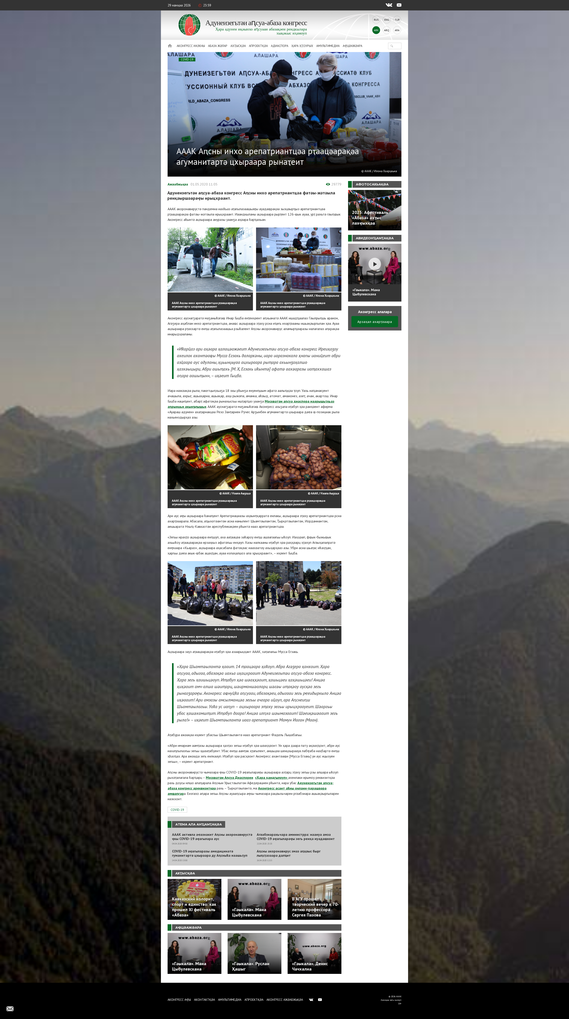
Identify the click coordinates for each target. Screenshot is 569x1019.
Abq (386, 30)
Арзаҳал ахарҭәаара (374, 321)
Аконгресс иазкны (191, 46)
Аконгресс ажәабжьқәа (284, 1000)
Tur (397, 19)
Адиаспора (279, 46)
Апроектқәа (258, 46)
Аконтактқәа (204, 1000)
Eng (386, 19)
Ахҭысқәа (238, 46)
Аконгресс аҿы (179, 1000)
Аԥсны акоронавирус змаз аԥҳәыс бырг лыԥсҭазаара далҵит (289, 853)
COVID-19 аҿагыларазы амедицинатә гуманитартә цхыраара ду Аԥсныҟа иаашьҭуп (209, 853)
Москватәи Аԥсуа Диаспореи (229, 777)
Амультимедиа (328, 46)
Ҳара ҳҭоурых (302, 46)
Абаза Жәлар (217, 46)
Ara (397, 30)
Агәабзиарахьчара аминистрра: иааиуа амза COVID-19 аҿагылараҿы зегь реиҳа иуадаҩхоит (296, 836)
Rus (376, 19)
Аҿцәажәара (352, 46)
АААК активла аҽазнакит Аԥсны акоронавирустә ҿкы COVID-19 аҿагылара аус (212, 836)
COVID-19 (187, 59)
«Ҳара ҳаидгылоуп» (271, 777)
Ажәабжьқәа (178, 184)
